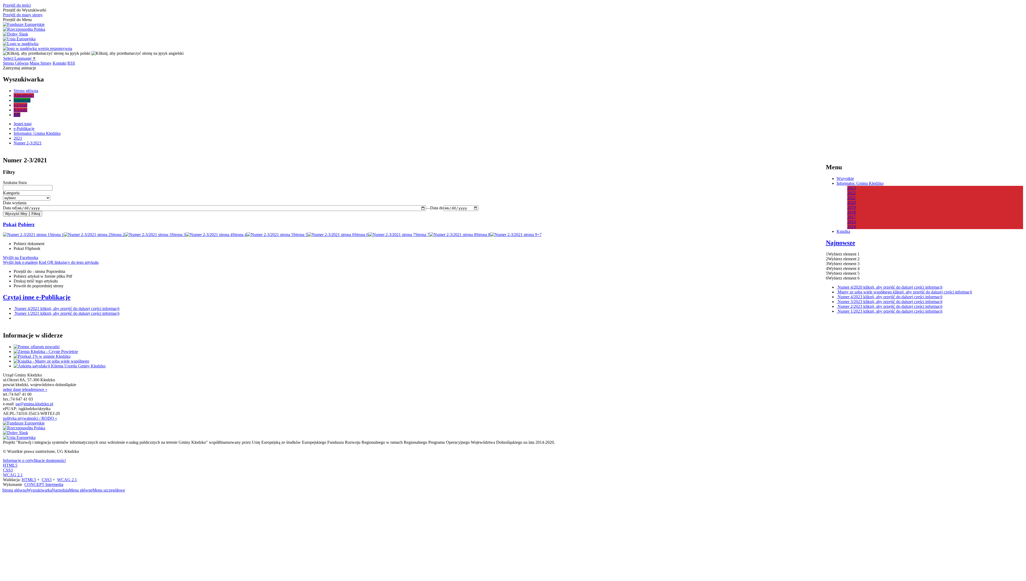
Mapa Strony (41, 63)
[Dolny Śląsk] (15, 34)
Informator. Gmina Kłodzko (860, 183)
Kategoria (11, 193)
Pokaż (10, 224)
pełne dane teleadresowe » (25, 389)
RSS (71, 63)
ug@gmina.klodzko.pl (34, 404)
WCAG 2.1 (13, 475)
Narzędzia (60, 490)
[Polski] (46, 53)
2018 (851, 212)
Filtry (9, 172)
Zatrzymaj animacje (19, 68)
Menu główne (80, 490)
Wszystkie (845, 178)
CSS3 (8, 470)
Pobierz (26, 224)
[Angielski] (137, 53)
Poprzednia (39, 271)
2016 (851, 221)
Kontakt (59, 63)
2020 (851, 202)
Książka (843, 231)
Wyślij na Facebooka (20, 257)
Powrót (39, 286)
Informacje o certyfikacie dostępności (34, 460)
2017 (851, 217)
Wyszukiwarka (39, 490)
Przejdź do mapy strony (23, 15)
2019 (851, 207)
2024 (851, 226)
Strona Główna (16, 63)
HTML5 (10, 465)
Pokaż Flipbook (27, 248)
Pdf (43, 276)
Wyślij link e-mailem (20, 262)
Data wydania (14, 203)
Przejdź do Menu (17, 19)
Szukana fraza (15, 182)
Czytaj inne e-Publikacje (37, 297)
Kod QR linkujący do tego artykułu (69, 262)
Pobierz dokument (29, 243)
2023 (851, 188)
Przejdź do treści (17, 5)
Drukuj (36, 281)
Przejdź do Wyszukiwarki (24, 10)
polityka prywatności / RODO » (30, 418)
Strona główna (14, 490)
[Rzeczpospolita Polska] (24, 29)
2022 (851, 193)
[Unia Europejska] (19, 39)
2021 (851, 197)
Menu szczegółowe (108, 490)
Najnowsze (840, 242)
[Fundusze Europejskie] (24, 24)
